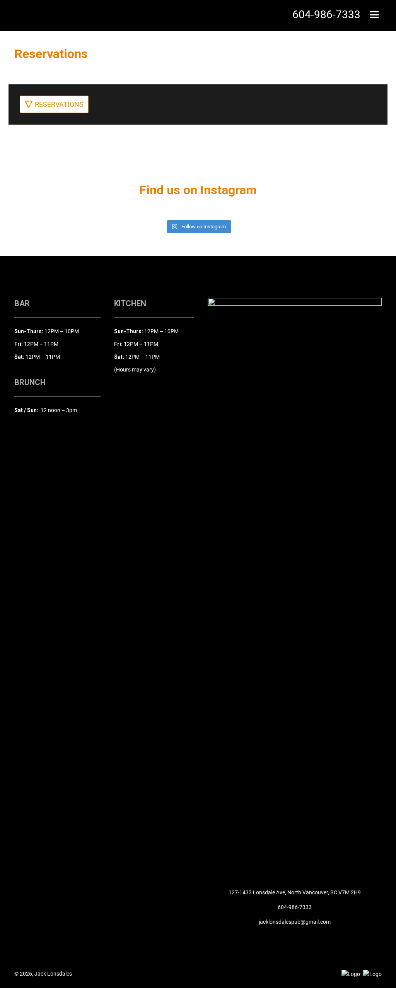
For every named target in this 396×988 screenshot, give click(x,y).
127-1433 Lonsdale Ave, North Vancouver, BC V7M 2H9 (295, 892)
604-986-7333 (295, 907)
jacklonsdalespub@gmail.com (295, 922)
